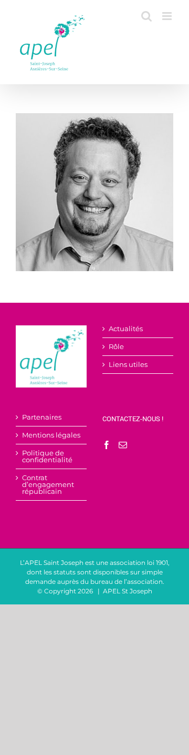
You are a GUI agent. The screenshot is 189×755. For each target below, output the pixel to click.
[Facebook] (106, 445)
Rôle (116, 346)
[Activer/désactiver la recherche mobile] (146, 16)
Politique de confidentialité (47, 456)
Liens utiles (128, 364)
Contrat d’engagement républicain (48, 484)
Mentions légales (51, 435)
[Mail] (123, 445)
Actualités (126, 328)
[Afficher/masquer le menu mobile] (167, 16)
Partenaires (41, 417)
